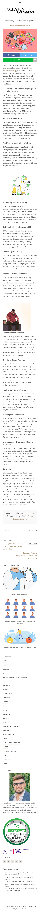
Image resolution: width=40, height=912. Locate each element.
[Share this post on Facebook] (27, 530)
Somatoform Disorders (11, 743)
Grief (5, 706)
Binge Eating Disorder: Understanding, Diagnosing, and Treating (12, 546)
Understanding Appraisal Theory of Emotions (19, 881)
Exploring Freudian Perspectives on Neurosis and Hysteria (26, 555)
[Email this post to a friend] (36, 530)
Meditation (7, 714)
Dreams (5, 689)
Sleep (5, 739)
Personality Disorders (11, 726)
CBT (4, 681)
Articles (12, 25)
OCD (4, 722)
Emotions (6, 698)
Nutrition (6, 718)
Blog (4, 673)
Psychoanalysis (9, 734)
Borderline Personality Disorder (15, 677)
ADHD (5, 661)
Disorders (6, 685)
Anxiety (5, 665)
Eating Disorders (20, 25)
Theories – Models (9, 751)
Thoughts (6, 759)
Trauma (5, 763)
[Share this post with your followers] (30, 530)
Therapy (28, 25)
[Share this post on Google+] (33, 530)
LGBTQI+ (5, 710)
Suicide (5, 747)
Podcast (6, 730)
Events (5, 702)
